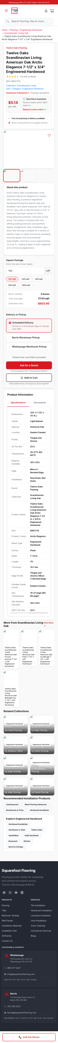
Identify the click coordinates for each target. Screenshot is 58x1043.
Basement (13, 841)
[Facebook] (4, 892)
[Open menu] (6, 10)
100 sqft (12, 279)
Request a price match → (34, 109)
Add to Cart (30, 377)
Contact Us (7, 941)
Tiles (4, 910)
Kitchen (27, 841)
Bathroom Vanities (10, 915)
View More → (49, 624)
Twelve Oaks (36, 830)
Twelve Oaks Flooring (16, 48)
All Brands (6, 935)
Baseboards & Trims (15, 810)
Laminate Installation (41, 915)
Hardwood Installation (39, 810)
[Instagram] (10, 892)
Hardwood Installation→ (17, 93)
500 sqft (12, 285)
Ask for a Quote (29, 365)
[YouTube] (16, 892)
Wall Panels (7, 920)
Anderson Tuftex (15, 751)
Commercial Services (41, 930)
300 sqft (39, 279)
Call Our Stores (31, 1037)
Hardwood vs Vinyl (17, 830)
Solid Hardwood (32, 835)
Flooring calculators (40, 93)
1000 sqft (26, 285)
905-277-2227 (14, 968)
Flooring (14, 30)
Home (4, 30)
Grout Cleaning (38, 925)
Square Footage (14, 260)
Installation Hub (9, 930)
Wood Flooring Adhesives (36, 804)
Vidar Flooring (40, 730)
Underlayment (12, 804)
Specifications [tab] (18, 402)
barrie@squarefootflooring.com (21, 1012)
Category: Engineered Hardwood (27, 88)
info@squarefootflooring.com (21, 974)
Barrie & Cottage (16, 847)
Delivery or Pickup (16, 314)
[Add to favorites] (49, 135)
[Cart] (52, 11)
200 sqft (25, 279)
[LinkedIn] (22, 892)
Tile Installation (38, 905)
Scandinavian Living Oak (16, 33)
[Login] (46, 11)
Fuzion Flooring (15, 730)
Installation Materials (12, 925)
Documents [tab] (40, 402)
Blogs (33, 935)
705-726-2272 (14, 1006)
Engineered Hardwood (31, 30)
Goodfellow (13, 835)
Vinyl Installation (38, 920)
